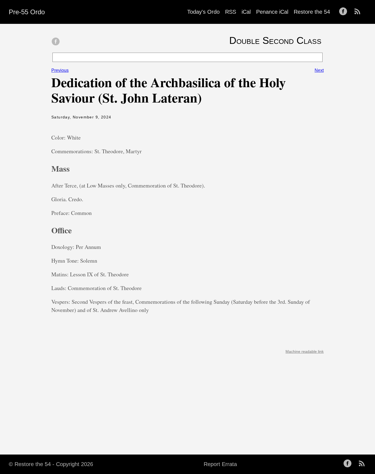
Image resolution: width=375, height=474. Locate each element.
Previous (60, 70)
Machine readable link (305, 351)
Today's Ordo (203, 12)
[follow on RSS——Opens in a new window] (359, 12)
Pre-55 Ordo (27, 12)
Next (319, 70)
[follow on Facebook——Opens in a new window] (345, 12)
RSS (230, 12)
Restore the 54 (312, 12)
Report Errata (220, 464)
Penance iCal (272, 12)
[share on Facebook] (55, 42)
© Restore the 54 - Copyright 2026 (51, 464)
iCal (246, 12)
